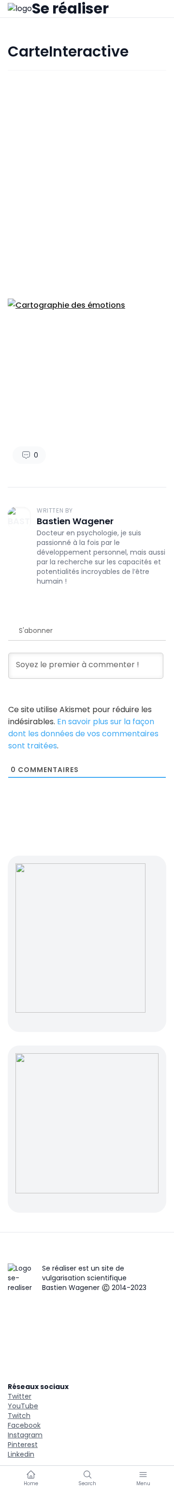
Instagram (25, 1435)
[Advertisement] (87, 177)
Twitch (19, 1415)
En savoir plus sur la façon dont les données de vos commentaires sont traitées (83, 733)
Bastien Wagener (75, 521)
